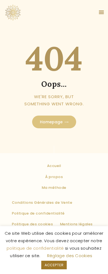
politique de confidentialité (35, 248)
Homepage (51, 122)
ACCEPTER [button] (54, 265)
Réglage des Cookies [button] (69, 256)
